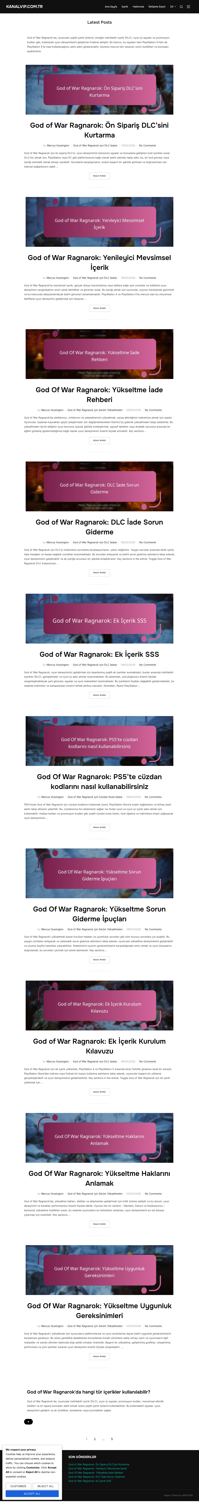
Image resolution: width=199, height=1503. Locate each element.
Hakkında (138, 6)
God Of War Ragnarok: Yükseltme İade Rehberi (95, 1472)
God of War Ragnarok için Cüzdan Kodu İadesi (95, 796)
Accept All (32, 1493)
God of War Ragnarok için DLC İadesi (95, 145)
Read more (101, 176)
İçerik (125, 6)
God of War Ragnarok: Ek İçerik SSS (99, 654)
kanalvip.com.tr (24, 6)
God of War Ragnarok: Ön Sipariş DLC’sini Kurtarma (98, 1464)
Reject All (46, 1486)
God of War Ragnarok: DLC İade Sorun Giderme (96, 1476)
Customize (18, 1486)
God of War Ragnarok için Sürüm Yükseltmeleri (95, 410)
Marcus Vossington (58, 145)
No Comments (147, 145)
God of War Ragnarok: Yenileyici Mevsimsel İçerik (97, 1468)
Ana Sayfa (111, 6)
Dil (171, 6)
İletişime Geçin (157, 6)
